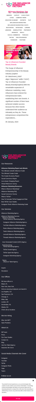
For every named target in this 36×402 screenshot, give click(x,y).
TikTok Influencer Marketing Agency (14, 219)
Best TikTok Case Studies (9, 202)
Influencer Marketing (8, 217)
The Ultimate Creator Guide (9, 173)
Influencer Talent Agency (10, 261)
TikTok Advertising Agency (11, 246)
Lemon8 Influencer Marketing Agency (14, 234)
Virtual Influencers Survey (9, 183)
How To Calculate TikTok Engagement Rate (14, 199)
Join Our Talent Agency (8, 345)
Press (3, 335)
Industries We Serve (7, 347)
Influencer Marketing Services (10, 216)
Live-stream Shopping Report (10, 181)
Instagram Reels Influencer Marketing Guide (14, 204)
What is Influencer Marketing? (10, 189)
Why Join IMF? (6, 320)
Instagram (4, 358)
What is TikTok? (6, 196)
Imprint (3, 268)
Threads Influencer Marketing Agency (14, 237)
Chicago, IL (4, 297)
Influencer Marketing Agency (10, 213)
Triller (3, 368)
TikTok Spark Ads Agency (11, 252)
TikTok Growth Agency (10, 249)
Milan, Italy (4, 299)
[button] (33, 380)
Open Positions (6, 323)
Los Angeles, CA (6, 291)
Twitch (3, 371)
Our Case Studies (6, 337)
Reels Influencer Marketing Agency (13, 228)
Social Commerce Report (9, 178)
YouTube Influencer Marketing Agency (14, 225)
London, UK (4, 302)
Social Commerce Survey (9, 194)
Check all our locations (8, 309)
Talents (4, 260)
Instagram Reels (6, 366)
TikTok (3, 363)
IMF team (4, 332)
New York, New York (7, 286)
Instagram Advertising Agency (12, 255)
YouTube (4, 360)
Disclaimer (4, 271)
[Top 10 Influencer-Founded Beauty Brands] (18, 52)
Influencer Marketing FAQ (9, 191)
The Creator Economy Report (10, 176)
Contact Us (4, 340)
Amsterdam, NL (6, 304)
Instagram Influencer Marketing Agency (15, 222)
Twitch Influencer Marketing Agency (14, 231)
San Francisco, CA (7, 294)
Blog (2, 342)
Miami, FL (4, 284)
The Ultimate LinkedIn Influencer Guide (13, 171)
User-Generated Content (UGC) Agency (14, 242)
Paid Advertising (7, 245)
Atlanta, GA (4, 307)
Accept (18, 398)
